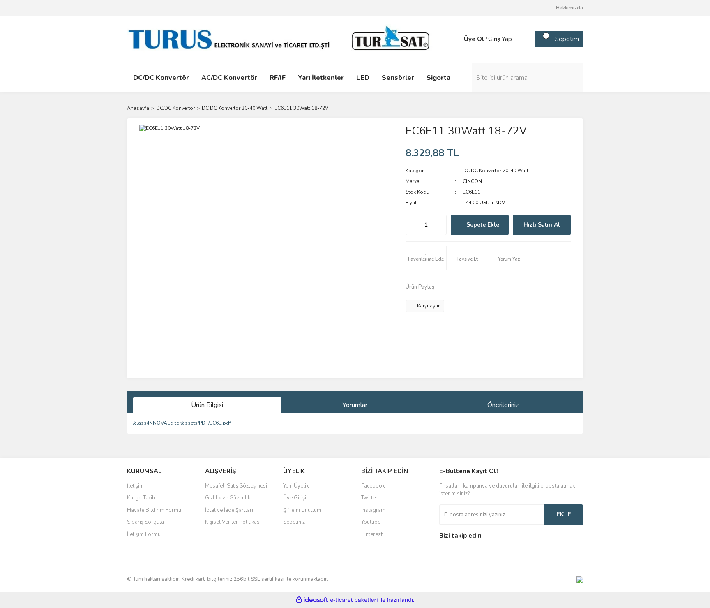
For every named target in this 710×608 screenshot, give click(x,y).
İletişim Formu (144, 534)
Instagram (373, 510)
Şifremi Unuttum (302, 510)
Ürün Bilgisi (207, 404)
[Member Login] (455, 39)
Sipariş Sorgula (145, 522)
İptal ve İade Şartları (229, 510)
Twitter (369, 498)
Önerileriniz (503, 404)
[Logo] (281, 38)
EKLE (563, 514)
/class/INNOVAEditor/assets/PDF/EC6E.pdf (182, 423)
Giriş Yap (500, 39)
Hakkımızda (569, 8)
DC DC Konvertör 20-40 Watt (495, 170)
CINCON (472, 181)
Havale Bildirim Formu (154, 510)
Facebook (373, 486)
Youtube (370, 522)
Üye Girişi (294, 498)
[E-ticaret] (354, 599)
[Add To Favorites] (426, 258)
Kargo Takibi (142, 498)
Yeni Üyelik (296, 486)
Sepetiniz (294, 522)
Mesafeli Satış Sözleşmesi (236, 486)
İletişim (135, 486)
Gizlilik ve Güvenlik (227, 498)
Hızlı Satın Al (541, 225)
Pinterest (372, 534)
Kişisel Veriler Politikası (233, 522)
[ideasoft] (311, 600)
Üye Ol (474, 39)
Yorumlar (355, 404)
